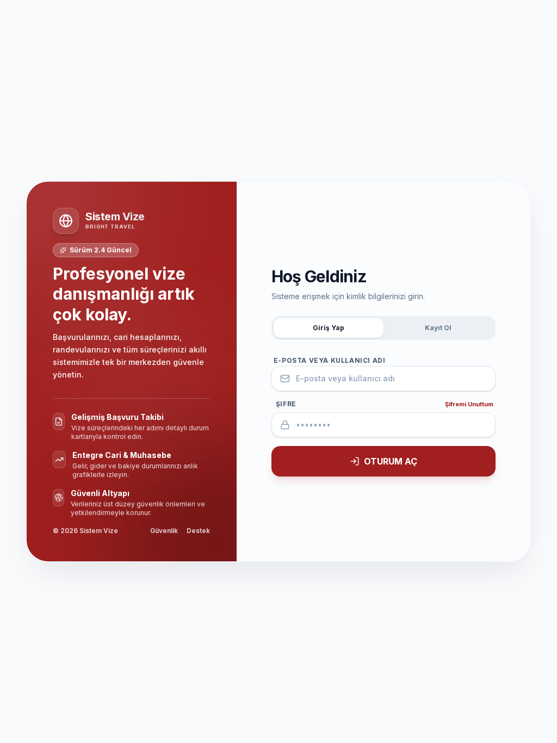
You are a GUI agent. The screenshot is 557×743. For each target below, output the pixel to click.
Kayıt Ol (438, 328)
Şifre (286, 404)
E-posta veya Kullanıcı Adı (330, 360)
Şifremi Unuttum (469, 404)
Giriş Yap (328, 328)
